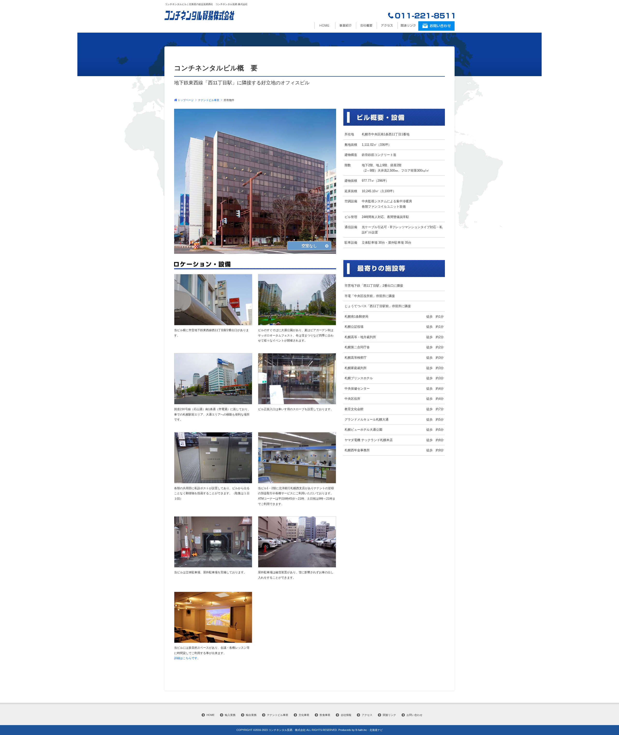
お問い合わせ (414, 714)
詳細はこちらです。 (187, 658)
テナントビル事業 (208, 100)
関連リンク (408, 25)
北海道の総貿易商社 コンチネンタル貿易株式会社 (324, 25)
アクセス (387, 25)
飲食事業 (325, 714)
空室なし (309, 246)
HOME (210, 714)
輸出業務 (251, 714)
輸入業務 (230, 714)
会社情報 (366, 25)
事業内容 (345, 25)
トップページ (186, 100)
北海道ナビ (376, 729)
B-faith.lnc (361, 729)
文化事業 (304, 714)
